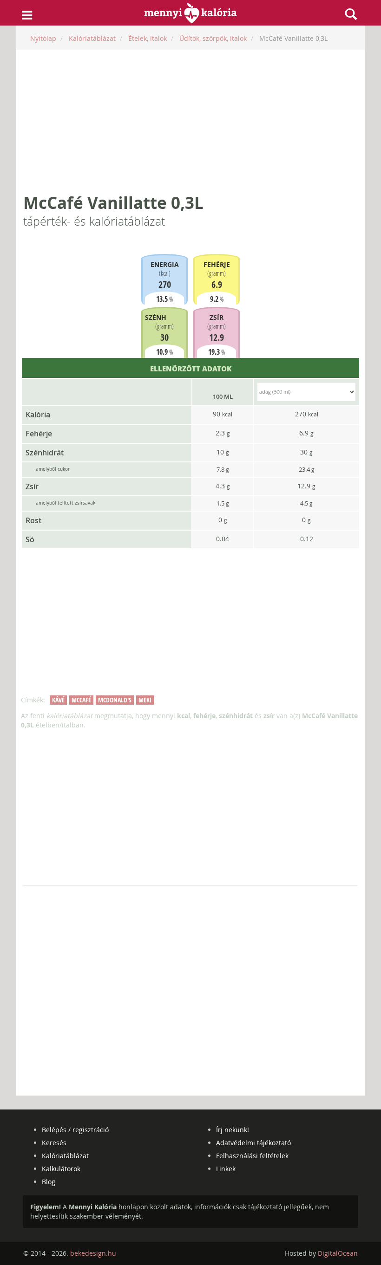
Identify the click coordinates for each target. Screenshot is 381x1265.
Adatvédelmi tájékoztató (253, 1142)
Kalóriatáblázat (65, 1155)
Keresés (54, 1142)
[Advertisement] (190, 122)
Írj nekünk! (232, 1129)
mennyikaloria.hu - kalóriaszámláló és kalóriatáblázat (191, 13)
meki (144, 699)
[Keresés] (351, 14)
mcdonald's (114, 699)
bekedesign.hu (93, 1253)
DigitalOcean (338, 1253)
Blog (48, 1181)
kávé (58, 699)
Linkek (226, 1168)
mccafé (81, 699)
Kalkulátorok (61, 1168)
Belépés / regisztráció (75, 1129)
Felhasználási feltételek (252, 1155)
